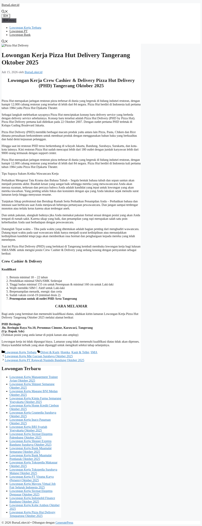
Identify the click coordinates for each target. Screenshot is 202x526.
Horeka (65, 352)
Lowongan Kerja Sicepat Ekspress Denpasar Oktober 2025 (30, 492)
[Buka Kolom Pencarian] (5, 12)
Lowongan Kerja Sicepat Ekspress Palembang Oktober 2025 (30, 435)
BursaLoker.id (10, 5)
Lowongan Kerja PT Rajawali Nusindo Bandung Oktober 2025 (44, 360)
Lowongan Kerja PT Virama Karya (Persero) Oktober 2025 (31, 478)
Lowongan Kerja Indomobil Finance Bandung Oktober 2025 (32, 499)
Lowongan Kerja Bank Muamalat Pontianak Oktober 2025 (30, 457)
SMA (94, 352)
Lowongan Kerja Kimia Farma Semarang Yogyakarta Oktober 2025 (35, 400)
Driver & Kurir (49, 352)
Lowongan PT (18, 31)
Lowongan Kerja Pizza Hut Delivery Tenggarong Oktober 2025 (32, 514)
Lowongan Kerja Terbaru (25, 27)
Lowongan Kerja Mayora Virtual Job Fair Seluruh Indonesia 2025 (32, 485)
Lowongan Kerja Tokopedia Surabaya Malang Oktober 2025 (33, 471)
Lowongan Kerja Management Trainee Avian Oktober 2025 (33, 378)
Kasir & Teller (80, 352)
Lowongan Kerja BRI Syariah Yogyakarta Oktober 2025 (28, 428)
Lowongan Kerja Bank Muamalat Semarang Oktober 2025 (30, 449)
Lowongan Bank (20, 34)
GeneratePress (64, 522)
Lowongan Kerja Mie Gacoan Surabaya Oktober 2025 (39, 356)
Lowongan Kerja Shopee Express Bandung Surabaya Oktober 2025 (30, 442)
